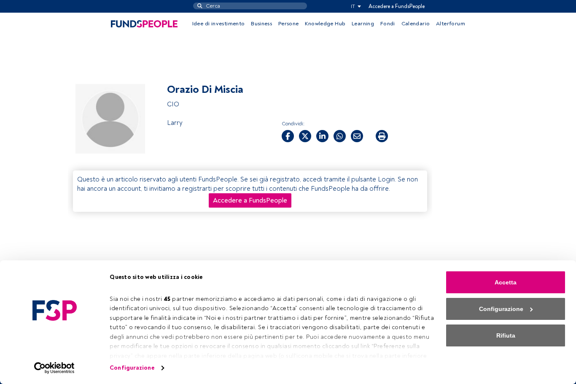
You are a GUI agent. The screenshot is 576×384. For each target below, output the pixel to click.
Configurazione (132, 367)
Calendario (415, 23)
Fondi (387, 23)
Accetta (506, 282)
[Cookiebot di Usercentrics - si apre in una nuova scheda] (55, 368)
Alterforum (450, 23)
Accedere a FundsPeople (397, 6)
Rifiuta (505, 335)
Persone (288, 23)
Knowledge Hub (325, 23)
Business (261, 23)
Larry (175, 123)
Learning (363, 23)
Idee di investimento (218, 23)
